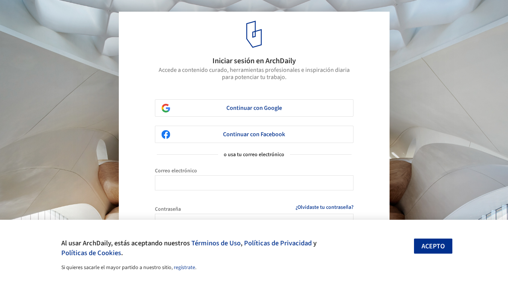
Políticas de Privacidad (278, 243)
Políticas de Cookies (91, 253)
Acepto (433, 246)
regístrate (184, 267)
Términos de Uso (216, 243)
